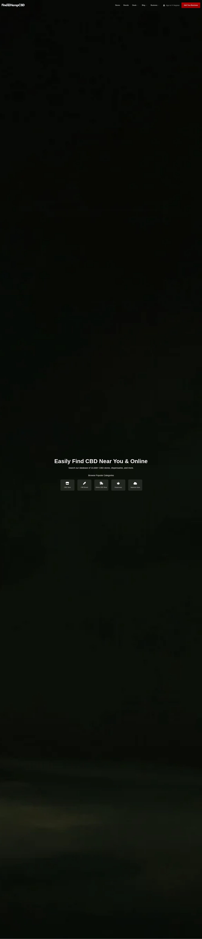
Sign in (168, 5)
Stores (117, 5)
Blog (143, 5)
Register (176, 5)
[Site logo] (13, 5)
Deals (134, 5)
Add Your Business (191, 5)
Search (136, 474)
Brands (126, 5)
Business (154, 5)
